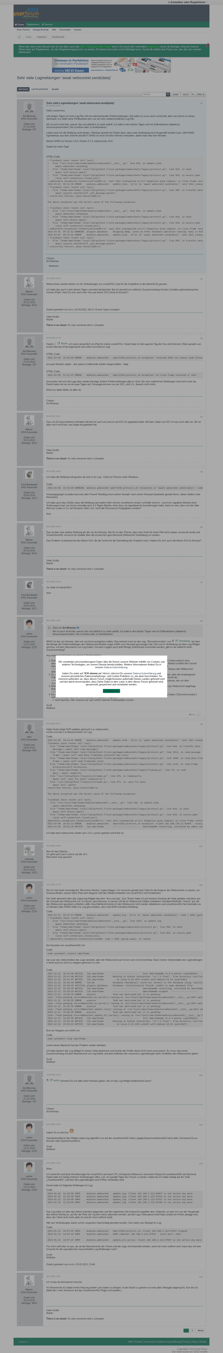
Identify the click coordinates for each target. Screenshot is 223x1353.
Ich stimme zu (111, 691)
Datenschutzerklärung (115, 667)
